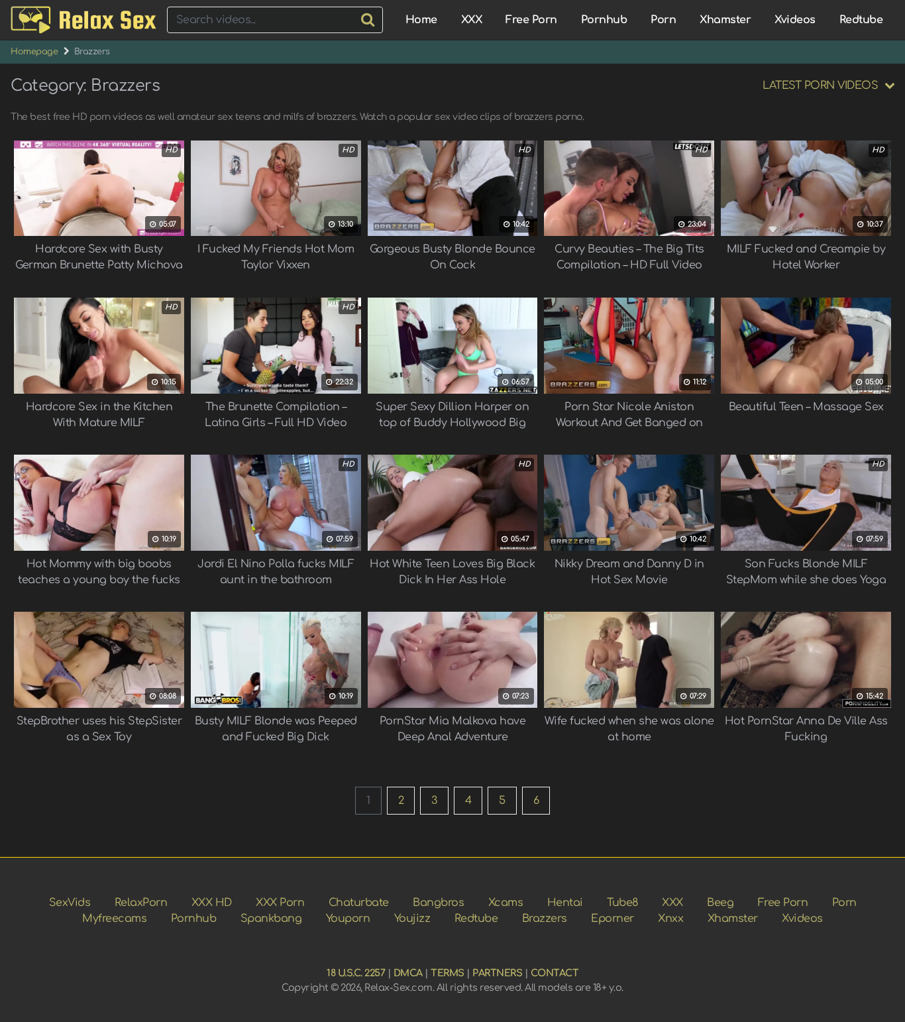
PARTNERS (497, 973)
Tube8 (622, 903)
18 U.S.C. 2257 (356, 973)
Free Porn (531, 20)
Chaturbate (359, 903)
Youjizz (412, 919)
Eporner (612, 919)
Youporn (348, 919)
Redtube (861, 20)
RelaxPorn (141, 903)
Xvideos (795, 20)
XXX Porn (280, 903)
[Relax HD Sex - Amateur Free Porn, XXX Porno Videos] (83, 20)
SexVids (70, 903)
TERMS (447, 973)
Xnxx (670, 919)
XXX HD (211, 903)
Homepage (34, 51)
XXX (471, 20)
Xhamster (725, 20)
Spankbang (271, 919)
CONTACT (555, 973)
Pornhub (604, 20)
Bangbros (438, 903)
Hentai (565, 903)
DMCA (408, 973)
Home (421, 20)
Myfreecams (114, 919)
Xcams (505, 903)
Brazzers (544, 919)
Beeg (720, 903)
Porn (663, 20)
